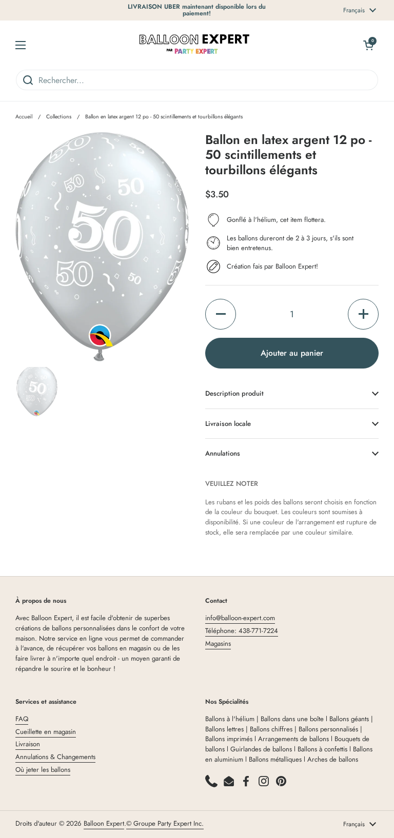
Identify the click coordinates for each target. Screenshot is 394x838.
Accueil (23, 116)
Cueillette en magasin (45, 732)
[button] (220, 314)
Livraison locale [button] (228, 423)
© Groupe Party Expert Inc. (165, 823)
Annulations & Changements (55, 757)
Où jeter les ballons (42, 769)
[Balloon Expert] (194, 45)
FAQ (21, 719)
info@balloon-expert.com (240, 618)
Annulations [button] (222, 453)
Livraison (27, 744)
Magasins (218, 643)
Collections (58, 116)
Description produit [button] (234, 393)
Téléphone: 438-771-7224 (241, 631)
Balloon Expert (104, 823)
